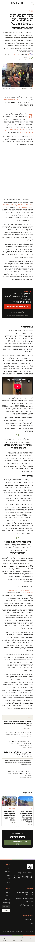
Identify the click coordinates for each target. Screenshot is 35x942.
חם (9, 868)
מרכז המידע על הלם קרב (25, 905)
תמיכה (8, 896)
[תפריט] (32, 3)
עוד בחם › (4, 793)
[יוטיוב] (18, 877)
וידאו (8, 882)
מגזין (8, 879)
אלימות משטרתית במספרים (24, 898)
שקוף (31, 923)
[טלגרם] (14, 877)
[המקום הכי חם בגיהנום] (23, 867)
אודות (8, 892)
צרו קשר (7, 899)
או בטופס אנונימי (16, 312)
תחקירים (7, 872)
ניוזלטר (5, 903)
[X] (27, 877)
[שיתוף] (25, 59)
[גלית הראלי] (30, 56)
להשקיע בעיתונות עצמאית (13, 100)
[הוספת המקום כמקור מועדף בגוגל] (19, 59)
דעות (8, 875)
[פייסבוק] (31, 877)
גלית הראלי (24, 54)
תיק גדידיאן (29, 902)
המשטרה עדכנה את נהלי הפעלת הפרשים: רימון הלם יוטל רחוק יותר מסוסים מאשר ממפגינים (9, 816)
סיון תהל (30, 824)
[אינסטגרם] (22, 877)
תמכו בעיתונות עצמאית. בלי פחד (17, 842)
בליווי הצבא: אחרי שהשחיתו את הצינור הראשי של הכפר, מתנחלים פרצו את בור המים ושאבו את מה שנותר (26, 817)
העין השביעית (28, 919)
